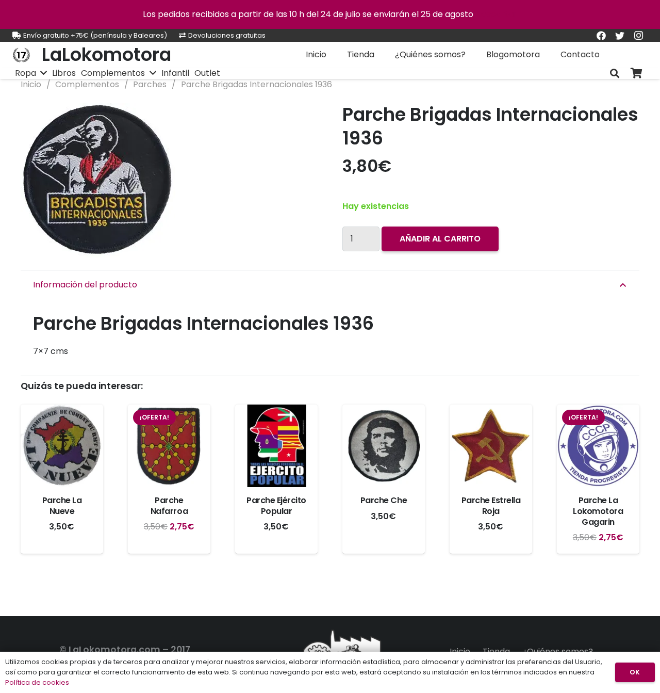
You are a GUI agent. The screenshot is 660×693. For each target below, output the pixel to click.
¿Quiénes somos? (557, 651)
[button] (301, 119)
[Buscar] (614, 73)
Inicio (31, 84)
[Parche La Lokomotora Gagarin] (598, 446)
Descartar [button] (496, 14)
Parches (150, 84)
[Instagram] (638, 35)
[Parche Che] (383, 446)
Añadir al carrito (440, 239)
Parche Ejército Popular (276, 505)
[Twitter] (619, 35)
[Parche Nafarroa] (169, 446)
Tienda (496, 651)
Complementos (87, 84)
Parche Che (383, 500)
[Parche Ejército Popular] (276, 446)
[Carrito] (636, 73)
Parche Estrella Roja (491, 505)
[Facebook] (601, 35)
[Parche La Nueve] (62, 446)
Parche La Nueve (62, 505)
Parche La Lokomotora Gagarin (598, 511)
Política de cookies (37, 682)
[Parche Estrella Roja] (491, 446)
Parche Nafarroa (169, 505)
